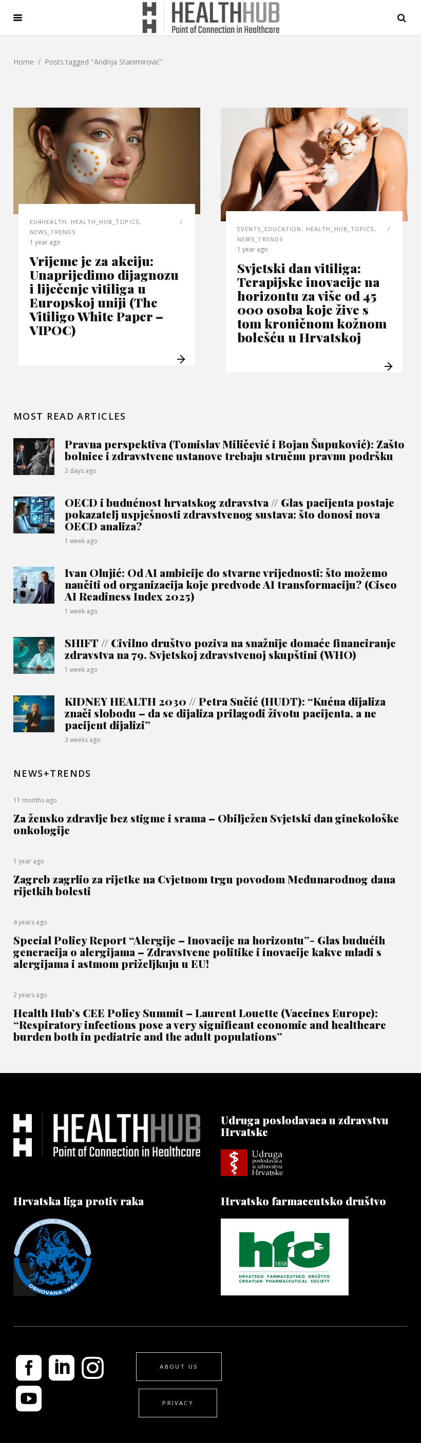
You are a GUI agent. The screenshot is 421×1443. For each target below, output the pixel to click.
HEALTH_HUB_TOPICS (105, 221)
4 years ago (30, 922)
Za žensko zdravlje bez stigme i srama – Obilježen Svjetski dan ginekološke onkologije (206, 824)
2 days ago (81, 470)
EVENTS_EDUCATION (269, 229)
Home (23, 62)
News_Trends (52, 232)
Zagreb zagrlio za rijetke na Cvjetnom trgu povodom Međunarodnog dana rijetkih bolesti (204, 885)
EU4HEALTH (48, 221)
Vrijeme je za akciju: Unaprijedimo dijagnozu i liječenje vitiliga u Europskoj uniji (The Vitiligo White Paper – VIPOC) (104, 295)
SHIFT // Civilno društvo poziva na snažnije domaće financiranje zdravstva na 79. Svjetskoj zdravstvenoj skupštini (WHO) (230, 648)
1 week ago (81, 541)
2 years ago (30, 995)
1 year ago (45, 242)
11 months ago (35, 800)
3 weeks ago (83, 739)
